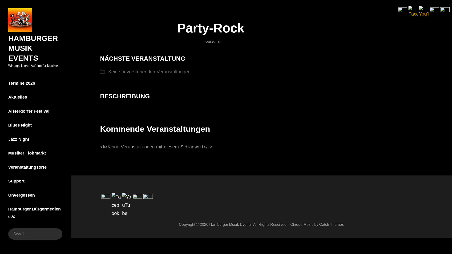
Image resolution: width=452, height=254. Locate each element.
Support (16, 181)
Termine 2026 (21, 83)
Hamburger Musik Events (230, 224)
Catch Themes (331, 224)
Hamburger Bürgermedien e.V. (34, 213)
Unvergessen (21, 195)
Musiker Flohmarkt (27, 153)
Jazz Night (18, 139)
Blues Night (20, 125)
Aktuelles (17, 97)
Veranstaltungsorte (27, 167)
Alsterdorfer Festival (28, 111)
